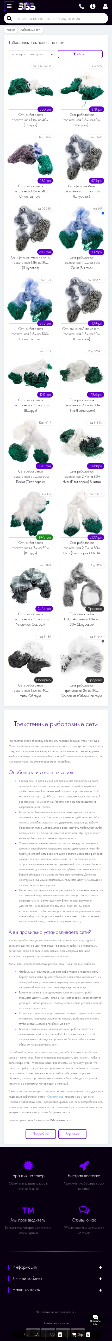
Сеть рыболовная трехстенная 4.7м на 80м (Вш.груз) (30, 547)
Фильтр (81, 54)
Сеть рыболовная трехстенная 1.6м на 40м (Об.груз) (30, 119)
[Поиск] (8, 18)
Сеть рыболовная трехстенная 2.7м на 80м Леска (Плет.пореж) (30, 476)
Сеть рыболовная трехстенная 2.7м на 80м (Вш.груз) (30, 405)
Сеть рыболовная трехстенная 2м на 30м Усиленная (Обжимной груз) (81, 690)
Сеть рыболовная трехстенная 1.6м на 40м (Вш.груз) (82, 119)
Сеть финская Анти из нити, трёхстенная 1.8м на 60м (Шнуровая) (81, 333)
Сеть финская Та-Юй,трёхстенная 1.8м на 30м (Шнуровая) (81, 619)
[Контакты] (82, 5)
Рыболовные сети (30, 30)
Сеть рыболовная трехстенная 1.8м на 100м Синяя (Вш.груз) (30, 333)
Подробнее (41, 1134)
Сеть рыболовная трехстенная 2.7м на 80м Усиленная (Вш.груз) (30, 619)
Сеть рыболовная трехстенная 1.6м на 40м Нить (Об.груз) (30, 690)
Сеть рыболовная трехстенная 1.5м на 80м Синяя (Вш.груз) (82, 262)
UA (36, 1334)
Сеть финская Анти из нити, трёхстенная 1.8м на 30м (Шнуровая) (30, 262)
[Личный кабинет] (105, 5)
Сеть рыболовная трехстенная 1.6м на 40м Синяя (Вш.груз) (30, 191)
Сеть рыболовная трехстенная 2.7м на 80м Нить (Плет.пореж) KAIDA (81, 547)
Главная (10, 30)
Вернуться (72, 1134)
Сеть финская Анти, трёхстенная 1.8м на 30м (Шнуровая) (82, 191)
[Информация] (93, 5)
